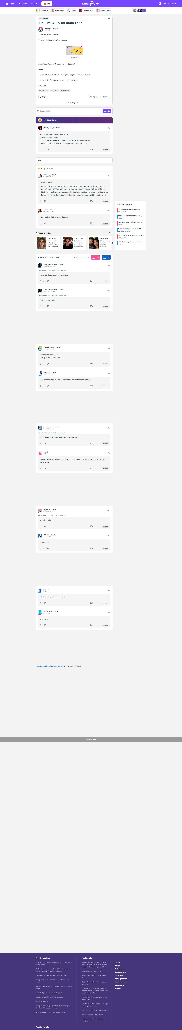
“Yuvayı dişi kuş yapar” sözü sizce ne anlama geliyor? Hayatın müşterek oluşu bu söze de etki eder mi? (95, 991)
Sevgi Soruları (54, 90)
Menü (11, 4)
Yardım (117, 962)
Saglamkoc (48, 28)
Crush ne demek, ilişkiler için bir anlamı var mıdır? (51, 1012)
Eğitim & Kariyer (43, 18)
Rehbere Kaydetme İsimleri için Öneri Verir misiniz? (52, 975)
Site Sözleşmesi (120, 972)
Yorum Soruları (65, 90)
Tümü (111, 233)
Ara (35, 4)
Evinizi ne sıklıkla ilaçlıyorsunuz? (92, 1014)
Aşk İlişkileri (44, 10)
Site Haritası (119, 985)
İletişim (117, 966)
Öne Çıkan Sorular (121, 982)
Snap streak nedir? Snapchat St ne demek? (49, 997)
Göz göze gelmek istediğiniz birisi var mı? (95, 1010)
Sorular (60, 666)
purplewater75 (48, 427)
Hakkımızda (119, 969)
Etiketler (118, 988)
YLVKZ (45, 210)
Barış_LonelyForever (50, 264)
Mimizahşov (47, 611)
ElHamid (46, 535)
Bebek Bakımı (59, 10)
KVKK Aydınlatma (121, 979)
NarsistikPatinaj (48, 347)
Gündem (73, 10)
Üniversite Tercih (88, 10)
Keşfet (24, 4)
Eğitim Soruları (43, 90)
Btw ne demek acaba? (43, 1001)
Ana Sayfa (40, 666)
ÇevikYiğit (46, 372)
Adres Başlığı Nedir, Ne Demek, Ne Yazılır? (49, 993)
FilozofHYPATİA (48, 127)
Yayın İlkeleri (119, 975)
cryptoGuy (46, 510)
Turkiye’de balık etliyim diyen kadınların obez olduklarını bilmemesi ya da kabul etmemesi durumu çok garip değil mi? (94, 965)
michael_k (46, 175)
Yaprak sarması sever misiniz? (92, 971)
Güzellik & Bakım (105, 10)
